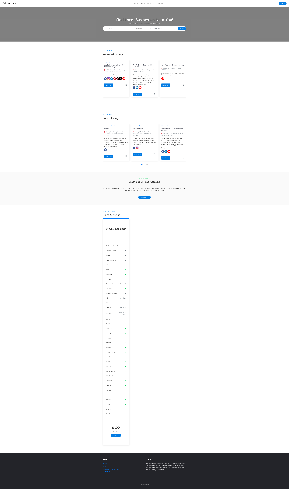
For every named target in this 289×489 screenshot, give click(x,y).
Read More (108, 94)
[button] (141, 164)
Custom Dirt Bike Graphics (170, 129)
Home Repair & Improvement (171, 62)
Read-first (160, 3)
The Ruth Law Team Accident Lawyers (114, 66)
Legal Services (111, 62)
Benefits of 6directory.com (111, 469)
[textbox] (142, 28)
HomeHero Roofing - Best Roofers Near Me (170, 66)
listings (105, 62)
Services (138, 62)
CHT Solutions (109, 129)
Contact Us (150, 3)
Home (136, 3)
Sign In (282, 3)
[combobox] (142, 28)
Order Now (115, 435)
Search (182, 28)
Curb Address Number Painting (144, 65)
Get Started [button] (144, 197)
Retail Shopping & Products (114, 125)
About (143, 3)
